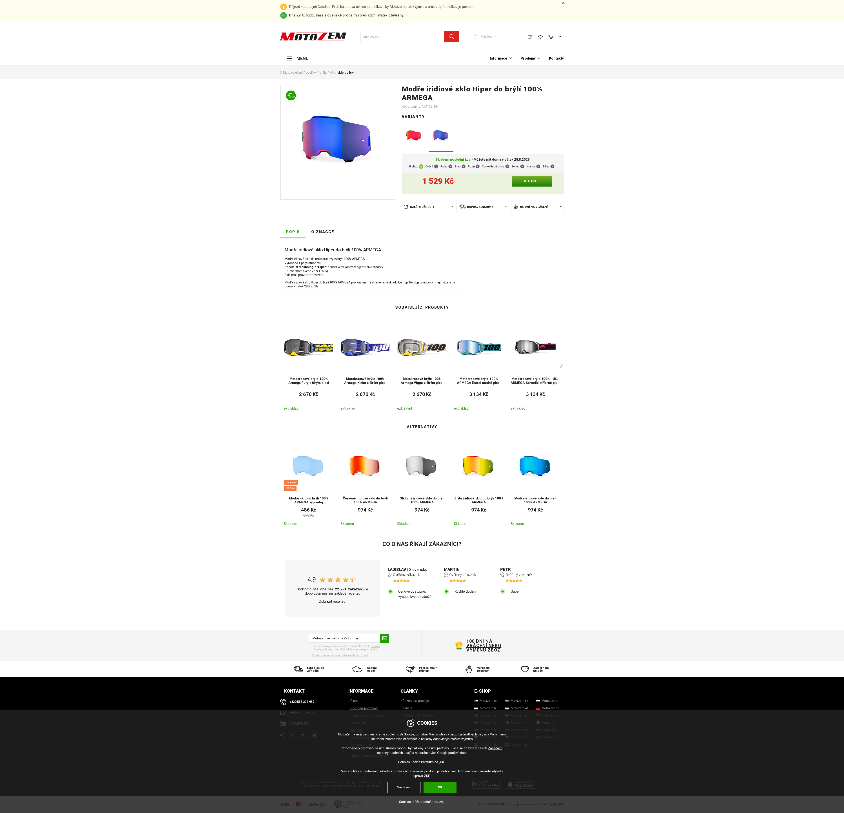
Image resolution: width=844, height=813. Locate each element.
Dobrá (429, 166)
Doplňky (311, 72)
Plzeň (471, 166)
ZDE (427, 776)
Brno (458, 166)
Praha (443, 166)
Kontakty (556, 58)
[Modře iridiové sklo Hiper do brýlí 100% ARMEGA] (441, 137)
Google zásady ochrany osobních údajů (346, 647)
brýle (323, 72)
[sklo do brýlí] (338, 142)
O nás (354, 700)
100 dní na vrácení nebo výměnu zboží (484, 645)
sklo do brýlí (346, 72)
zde (441, 802)
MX (332, 72)
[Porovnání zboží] (530, 37)
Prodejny (528, 58)
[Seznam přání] (540, 37)
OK (440, 787)
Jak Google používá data (449, 753)
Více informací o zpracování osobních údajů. (340, 655)
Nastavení (404, 787)
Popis (293, 231)
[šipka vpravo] (559, 365)
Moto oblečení (293, 72)
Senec (515, 166)
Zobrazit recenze (332, 601)
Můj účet (487, 36)
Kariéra (408, 708)
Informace (498, 58)
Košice (531, 166)
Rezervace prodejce (416, 700)
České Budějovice (493, 166)
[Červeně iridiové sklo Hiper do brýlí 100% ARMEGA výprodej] (414, 137)
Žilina (546, 166)
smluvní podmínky (365, 649)
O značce (322, 231)
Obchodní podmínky (364, 708)
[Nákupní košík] (552, 36)
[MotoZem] (313, 36)
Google (409, 734)
